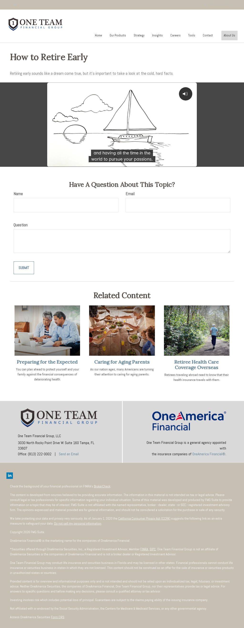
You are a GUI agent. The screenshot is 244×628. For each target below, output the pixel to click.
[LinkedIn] (15, 4)
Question (21, 225)
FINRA (144, 549)
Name (18, 193)
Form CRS (57, 617)
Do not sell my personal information (77, 523)
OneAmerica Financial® (208, 453)
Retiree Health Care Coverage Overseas (196, 364)
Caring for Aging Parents (122, 362)
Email (130, 193)
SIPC (153, 549)
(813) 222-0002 (220, 4)
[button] (118, 35)
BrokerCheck (102, 486)
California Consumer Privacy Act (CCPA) (144, 518)
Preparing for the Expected (47, 362)
